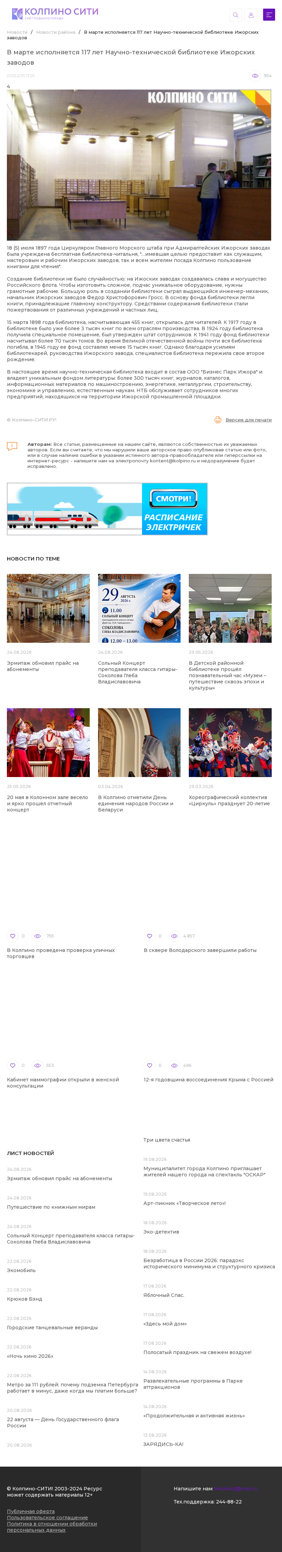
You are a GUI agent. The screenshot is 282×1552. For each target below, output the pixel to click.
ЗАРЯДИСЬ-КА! (163, 1444)
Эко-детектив (161, 1232)
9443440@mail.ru (236, 1489)
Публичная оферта (31, 1511)
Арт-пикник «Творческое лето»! (184, 1203)
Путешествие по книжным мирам (51, 1207)
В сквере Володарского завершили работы (200, 950)
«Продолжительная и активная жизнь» (194, 1416)
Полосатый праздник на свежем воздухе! (197, 1352)
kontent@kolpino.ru (173, 460)
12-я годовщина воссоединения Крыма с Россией (208, 1080)
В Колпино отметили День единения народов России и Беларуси (135, 803)
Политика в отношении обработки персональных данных (52, 1527)
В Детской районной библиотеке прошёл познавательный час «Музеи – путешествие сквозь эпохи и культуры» (227, 675)
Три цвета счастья (166, 1140)
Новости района (55, 32)
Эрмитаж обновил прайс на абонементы (59, 1178)
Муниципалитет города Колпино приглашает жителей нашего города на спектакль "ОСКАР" (204, 1171)
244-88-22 (229, 1502)
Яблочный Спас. (164, 1295)
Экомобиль (21, 1270)
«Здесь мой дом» (165, 1324)
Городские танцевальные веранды (52, 1327)
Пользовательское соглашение (47, 1517)
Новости (17, 32)
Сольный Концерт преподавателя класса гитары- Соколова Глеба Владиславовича (71, 1239)
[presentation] (238, 233)
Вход (251, 15)
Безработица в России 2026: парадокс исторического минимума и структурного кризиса (209, 1263)
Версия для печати (249, 419)
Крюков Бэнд (24, 1299)
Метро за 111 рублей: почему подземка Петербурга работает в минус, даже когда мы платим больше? (72, 1388)
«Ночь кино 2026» (30, 1356)
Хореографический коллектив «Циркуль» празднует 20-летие (229, 800)
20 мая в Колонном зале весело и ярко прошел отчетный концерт (47, 803)
